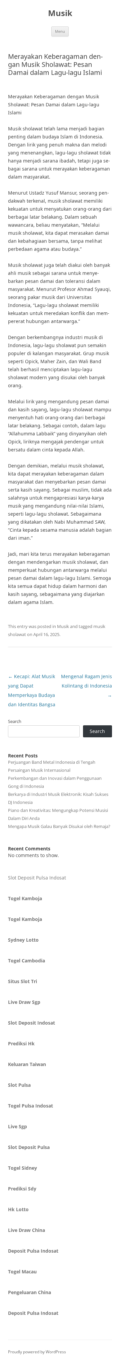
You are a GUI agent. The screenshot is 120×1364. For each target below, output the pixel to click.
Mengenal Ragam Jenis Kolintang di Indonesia (86, 685)
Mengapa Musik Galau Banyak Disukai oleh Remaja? (59, 826)
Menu (60, 31)
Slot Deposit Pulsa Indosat (37, 877)
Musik (60, 13)
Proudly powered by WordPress (37, 1352)
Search (14, 721)
